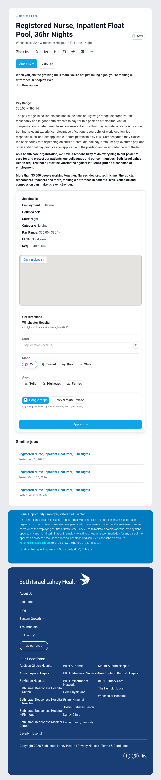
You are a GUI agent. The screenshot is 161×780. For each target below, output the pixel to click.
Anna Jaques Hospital (35, 673)
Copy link (47, 63)
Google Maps (36, 400)
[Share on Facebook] (55, 51)
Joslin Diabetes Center (78, 707)
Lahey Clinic (71, 715)
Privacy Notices (88, 746)
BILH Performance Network (76, 683)
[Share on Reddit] (73, 51)
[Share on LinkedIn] (46, 51)
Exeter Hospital (73, 700)
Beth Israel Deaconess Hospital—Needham (41, 701)
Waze (80, 400)
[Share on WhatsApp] (64, 51)
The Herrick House (110, 688)
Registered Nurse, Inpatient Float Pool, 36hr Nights (54, 454)
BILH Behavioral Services (80, 673)
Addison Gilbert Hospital (36, 666)
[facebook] (126, 756)
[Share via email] (82, 51)
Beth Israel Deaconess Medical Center (41, 724)
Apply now (26, 63)
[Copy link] (91, 51)
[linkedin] (144, 756)
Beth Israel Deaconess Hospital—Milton (41, 690)
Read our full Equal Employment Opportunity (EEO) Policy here (57, 549)
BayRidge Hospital (32, 681)
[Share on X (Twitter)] (37, 51)
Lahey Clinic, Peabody (78, 722)
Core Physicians (74, 692)
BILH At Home (73, 666)
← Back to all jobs (27, 15)
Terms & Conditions (114, 746)
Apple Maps (62, 400)
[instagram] (135, 756)
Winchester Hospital (112, 696)
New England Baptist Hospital (118, 673)
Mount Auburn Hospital (114, 666)
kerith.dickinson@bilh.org (35, 542)
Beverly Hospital (31, 733)
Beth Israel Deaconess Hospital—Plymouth (41, 712)
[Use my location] (136, 345)
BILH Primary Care (110, 681)
